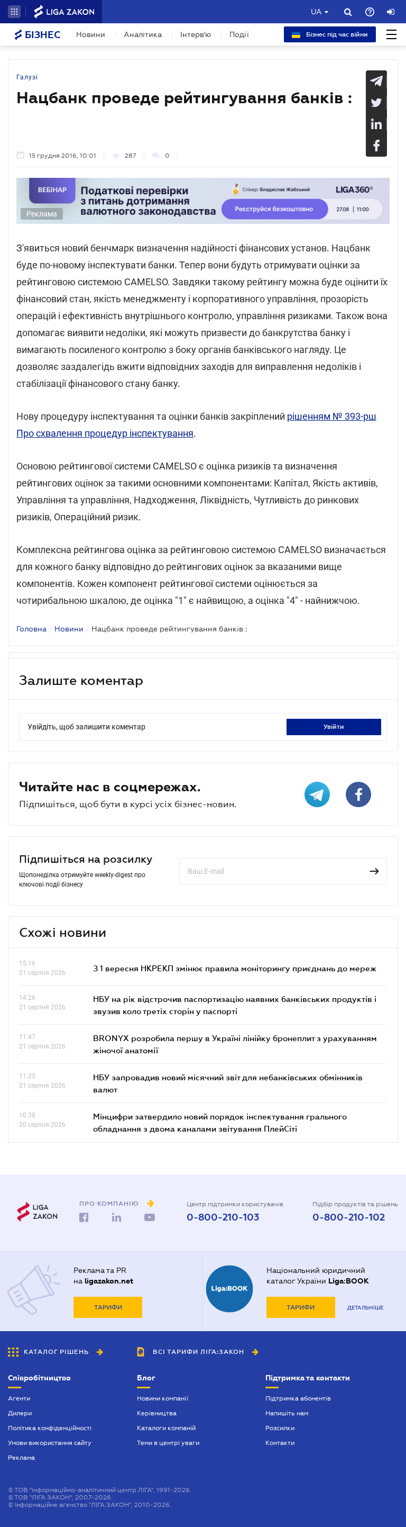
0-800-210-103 (223, 1217)
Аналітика (143, 34)
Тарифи (108, 1307)
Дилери (20, 1413)
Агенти (19, 1398)
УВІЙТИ (334, 726)
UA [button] (316, 11)
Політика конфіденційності (49, 1428)
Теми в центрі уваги (168, 1443)
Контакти (279, 1443)
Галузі (27, 77)
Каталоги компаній (166, 1428)
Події (239, 34)
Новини (90, 34)
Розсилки (279, 1428)
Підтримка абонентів (298, 1398)
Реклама (21, 1457)
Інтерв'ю (195, 34)
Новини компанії (162, 1398)
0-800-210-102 (348, 1217)
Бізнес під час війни (336, 34)
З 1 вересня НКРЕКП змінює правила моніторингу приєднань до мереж (234, 968)
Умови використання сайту (49, 1443)
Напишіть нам (286, 1413)
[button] (14, 11)
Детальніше (365, 1308)
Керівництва (157, 1413)
